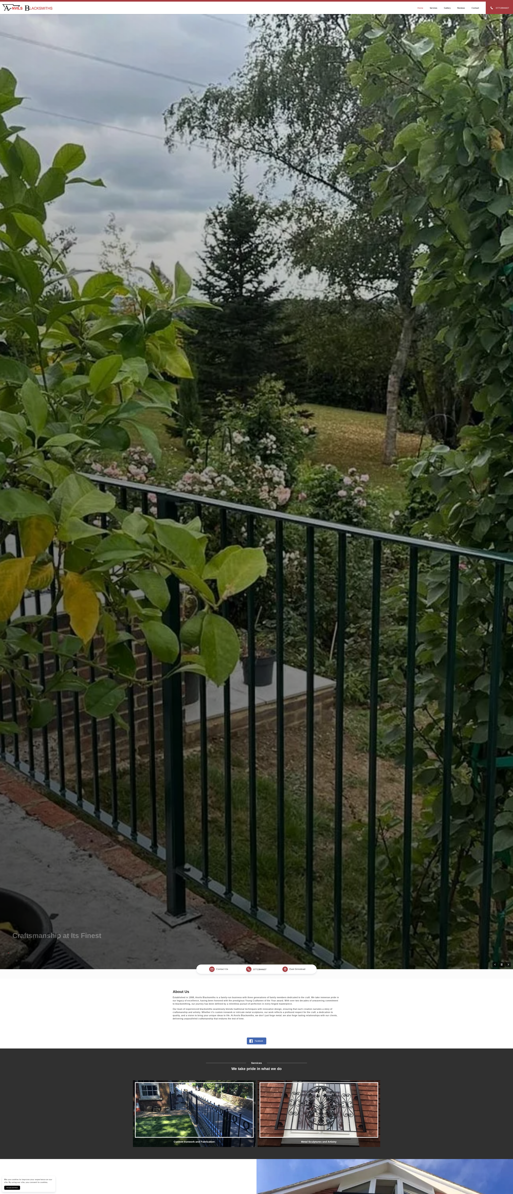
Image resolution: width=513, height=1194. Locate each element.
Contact (475, 8)
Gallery (447, 8)
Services (433, 8)
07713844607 (260, 969)
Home (420, 8)
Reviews (461, 8)
